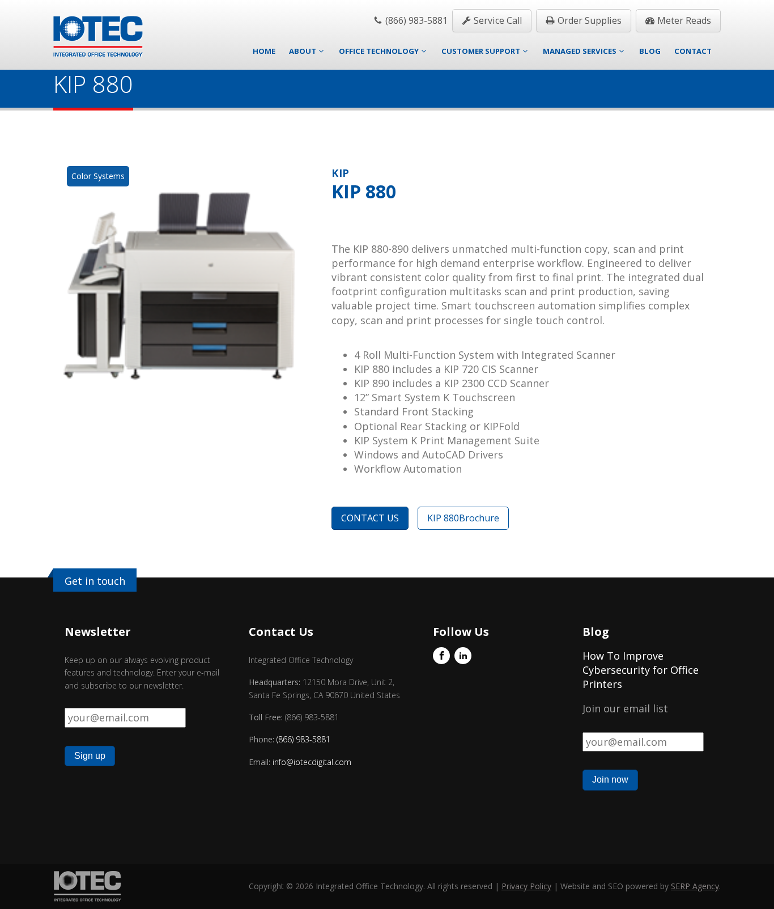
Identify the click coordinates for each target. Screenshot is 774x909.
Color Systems (98, 176)
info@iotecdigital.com (310, 762)
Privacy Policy (526, 886)
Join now (610, 779)
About (302, 51)
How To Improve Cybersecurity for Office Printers (640, 670)
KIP (340, 173)
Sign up (89, 756)
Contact (693, 51)
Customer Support (480, 51)
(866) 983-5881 (303, 739)
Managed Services (579, 51)
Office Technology (379, 51)
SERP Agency (695, 886)
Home (264, 51)
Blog (650, 51)
